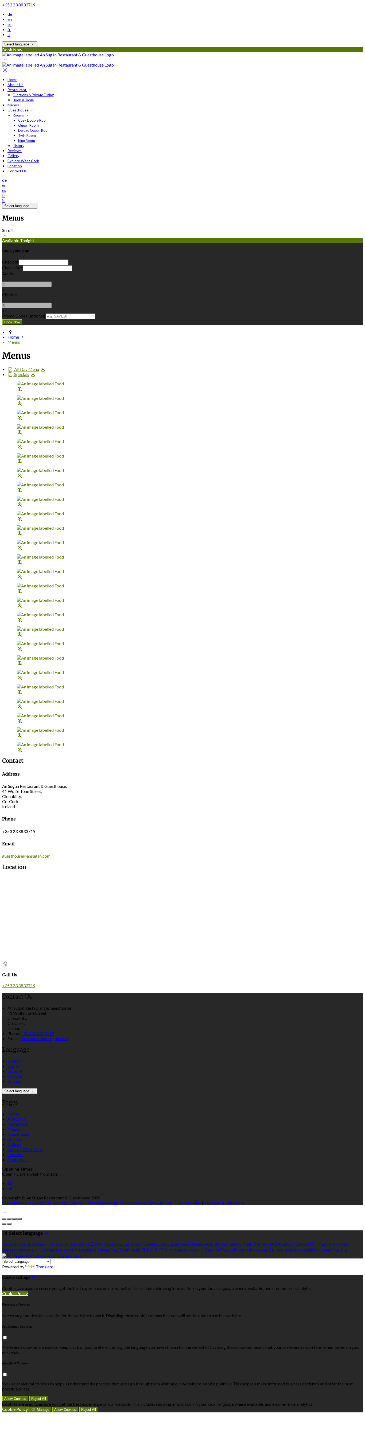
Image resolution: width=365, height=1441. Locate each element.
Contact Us (17, 171)
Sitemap (165, 1202)
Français (15, 1076)
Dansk (84, 1243)
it (8, 34)
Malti (247, 1243)
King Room (26, 140)
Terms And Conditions (224, 1202)
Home (12, 79)
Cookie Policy (188, 1202)
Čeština (302, 1243)
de (9, 14)
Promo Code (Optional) (23, 315)
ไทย (114, 1249)
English (14, 1065)
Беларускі (284, 1243)
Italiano (14, 1081)
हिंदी (313, 1243)
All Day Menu (26, 369)
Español (14, 1071)
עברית (40, 1249)
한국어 (161, 1249)
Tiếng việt (209, 1249)
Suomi (136, 1243)
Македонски (201, 1243)
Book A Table (23, 100)
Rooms (19, 115)
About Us (15, 84)
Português (177, 1249)
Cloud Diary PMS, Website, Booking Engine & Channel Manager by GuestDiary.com (78, 1202)
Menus (13, 105)
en (9, 19)
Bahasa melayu (228, 1243)
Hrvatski (341, 1243)
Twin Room (27, 135)
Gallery (13, 155)
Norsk (68, 1249)
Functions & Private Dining (33, 95)
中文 (344, 1249)
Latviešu (181, 1243)
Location (14, 166)
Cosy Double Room (33, 120)
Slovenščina (308, 1249)
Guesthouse (18, 110)
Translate (44, 1266)
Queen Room (28, 125)
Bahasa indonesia (18, 1249)
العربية (124, 1243)
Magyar (324, 1243)
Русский (228, 1249)
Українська (129, 1249)
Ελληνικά (99, 1243)
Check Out (12, 267)
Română (244, 1249)
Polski (194, 1249)
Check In (10, 261)
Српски (276, 1249)
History (18, 146)
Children (10, 294)
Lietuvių (165, 1243)
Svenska (260, 1249)
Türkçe (103, 1249)
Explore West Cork (23, 160)
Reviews (14, 150)
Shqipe (290, 1249)
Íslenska (54, 1249)
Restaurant (17, 89)
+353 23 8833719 (18, 4)
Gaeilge (150, 1243)
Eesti (113, 1243)
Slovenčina (329, 1249)
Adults (8, 273)
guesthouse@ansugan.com (26, 855)
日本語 (147, 1249)
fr (9, 29)
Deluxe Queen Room (34, 130)
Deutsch (15, 1060)
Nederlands (85, 1249)
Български (263, 1243)
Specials (21, 374)
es (9, 24)
